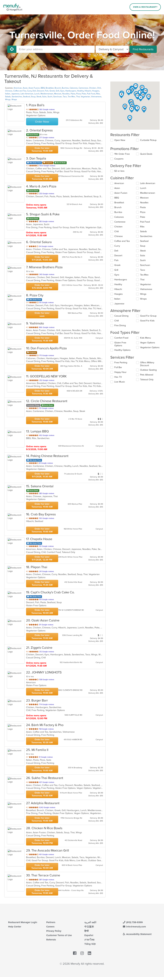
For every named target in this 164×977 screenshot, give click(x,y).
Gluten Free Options (120, 344)
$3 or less (119, 171)
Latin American (26, 94)
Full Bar (118, 367)
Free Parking (120, 362)
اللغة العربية (90, 922)
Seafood (26, 96)
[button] (128, 92)
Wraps (14, 99)
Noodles (66, 94)
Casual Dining (121, 315)
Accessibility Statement (139, 934)
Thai (78, 96)
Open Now (119, 140)
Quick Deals (146, 154)
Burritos (65, 88)
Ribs (98, 94)
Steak (39, 96)
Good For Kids (147, 320)
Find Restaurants (143, 49)
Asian (25, 88)
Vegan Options (147, 342)
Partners (50, 922)
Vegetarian (85, 96)
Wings (8, 99)
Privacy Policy (53, 931)
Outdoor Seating (148, 370)
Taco (65, 96)
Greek (52, 91)
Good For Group (148, 315)
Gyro (62, 91)
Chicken (92, 88)
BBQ (43, 88)
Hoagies (95, 91)
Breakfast (50, 88)
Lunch (37, 94)
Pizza (78, 94)
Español (88, 935)
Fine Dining (120, 325)
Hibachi (88, 91)
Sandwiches (17, 96)
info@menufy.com (136, 926)
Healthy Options (122, 350)
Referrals (51, 939)
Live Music (119, 381)
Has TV (118, 377)
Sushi (50, 96)
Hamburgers (70, 91)
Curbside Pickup (148, 140)
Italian (7, 94)
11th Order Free (122, 154)
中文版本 (89, 926)
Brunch (58, 88)
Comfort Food (121, 337)
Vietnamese (96, 96)
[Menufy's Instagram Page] (82, 953)
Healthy (80, 91)
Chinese (8, 91)
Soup (33, 96)
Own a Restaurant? (145, 7)
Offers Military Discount (147, 364)
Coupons (118, 158)
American (18, 88)
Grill (57, 91)
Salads (8, 96)
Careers (50, 926)
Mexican (57, 94)
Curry (29, 91)
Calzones (74, 88)
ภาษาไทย (89, 939)
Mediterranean (47, 94)
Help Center (14, 926)
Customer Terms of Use (59, 935)
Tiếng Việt (90, 944)
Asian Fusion (34, 88)
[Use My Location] (11, 49)
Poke (84, 94)
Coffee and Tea (19, 91)
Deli (34, 91)
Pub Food (91, 94)
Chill (116, 320)
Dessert (40, 91)
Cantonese (83, 88)
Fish (47, 91)
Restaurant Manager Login (22, 922)
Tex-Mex (71, 96)
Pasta (73, 94)
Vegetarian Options (150, 347)
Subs (44, 96)
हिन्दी (86, 931)
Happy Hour (120, 372)
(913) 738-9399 (134, 922)
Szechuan (57, 96)
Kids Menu (145, 337)
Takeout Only (146, 379)
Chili (99, 88)
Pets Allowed (146, 374)
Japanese (15, 94)
